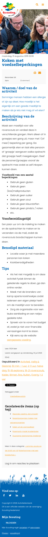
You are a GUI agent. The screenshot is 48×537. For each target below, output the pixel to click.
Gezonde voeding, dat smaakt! (25, 414)
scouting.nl (15, 533)
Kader (5, 374)
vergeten (23, 527)
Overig (35, 374)
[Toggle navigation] (43, 4)
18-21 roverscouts (34, 370)
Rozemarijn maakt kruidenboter (26, 431)
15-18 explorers (16, 370)
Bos (20, 374)
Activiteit (25, 361)
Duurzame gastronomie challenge (27, 436)
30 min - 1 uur (19, 366)
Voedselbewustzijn (17, 396)
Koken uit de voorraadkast (23, 427)
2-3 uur (32, 366)
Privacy (5, 533)
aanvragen (35, 527)
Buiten (26, 374)
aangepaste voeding (19, 339)
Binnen (13, 374)
